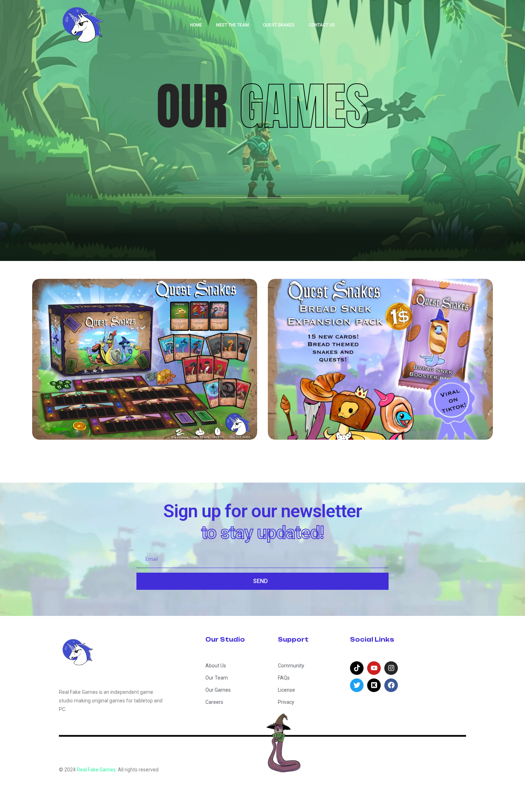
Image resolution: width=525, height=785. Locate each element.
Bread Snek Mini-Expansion (372, 416)
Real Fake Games (96, 769)
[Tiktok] (357, 668)
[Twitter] (357, 685)
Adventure (70, 393)
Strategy (147, 393)
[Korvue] (374, 685)
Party (110, 393)
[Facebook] (391, 685)
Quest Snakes (94, 416)
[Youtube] (374, 668)
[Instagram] (391, 668)
